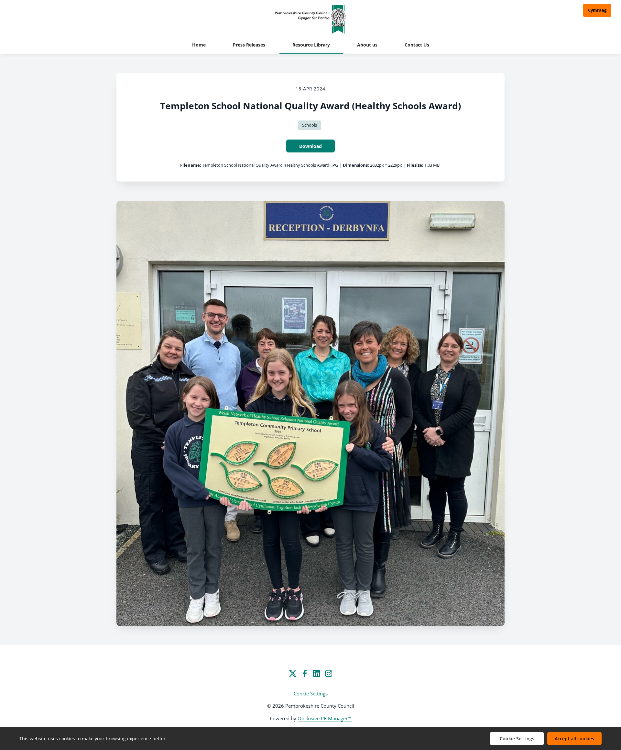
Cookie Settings (311, 693)
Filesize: (415, 165)
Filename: (190, 165)
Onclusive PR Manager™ (325, 718)
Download (310, 146)
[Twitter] (292, 673)
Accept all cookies (574, 738)
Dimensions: (356, 165)
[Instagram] (328, 673)
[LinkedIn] (316, 673)
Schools (309, 125)
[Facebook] (304, 673)
